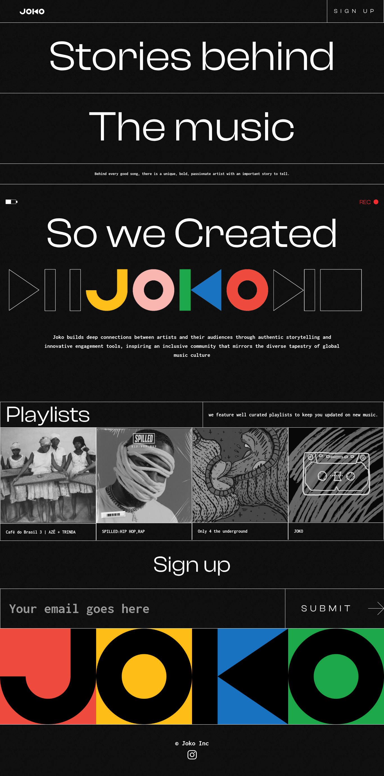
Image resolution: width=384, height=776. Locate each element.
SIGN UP (355, 11)
